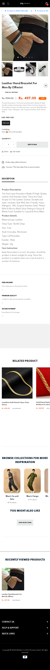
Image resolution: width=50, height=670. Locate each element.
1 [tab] (18, 57)
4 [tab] (26, 57)
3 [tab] (23, 57)
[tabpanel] (25, 37)
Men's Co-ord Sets (12, 497)
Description (8, 179)
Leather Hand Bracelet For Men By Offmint (12, 595)
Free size (6, 123)
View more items (25, 522)
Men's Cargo (32, 496)
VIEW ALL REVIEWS (11, 92)
